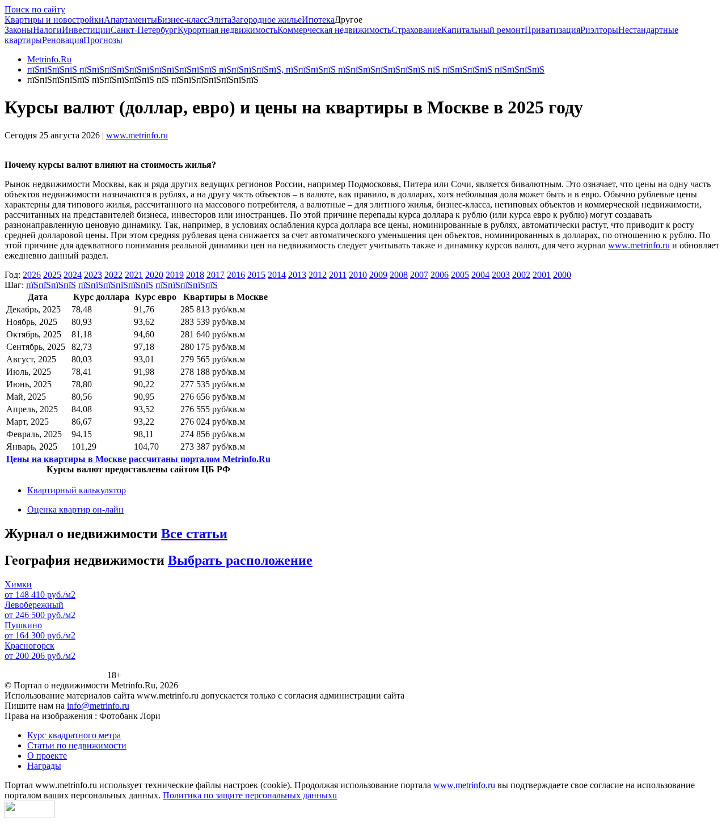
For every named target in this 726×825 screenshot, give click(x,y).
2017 (215, 275)
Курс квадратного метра (74, 735)
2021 (134, 275)
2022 (113, 275)
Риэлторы (599, 30)
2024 (73, 275)
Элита (219, 19)
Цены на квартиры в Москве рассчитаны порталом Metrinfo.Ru (138, 459)
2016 (236, 275)
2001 (542, 275)
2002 (521, 275)
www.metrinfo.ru (137, 135)
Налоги (47, 30)
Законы (19, 30)
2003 (501, 275)
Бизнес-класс (182, 19)
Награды (44, 766)
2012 (318, 275)
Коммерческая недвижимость (334, 30)
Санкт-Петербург (144, 30)
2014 (277, 275)
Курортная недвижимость (227, 30)
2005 (460, 275)
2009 (378, 275)
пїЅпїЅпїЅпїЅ (51, 285)
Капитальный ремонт (483, 30)
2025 (52, 275)
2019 (175, 275)
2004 (480, 275)
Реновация (62, 40)
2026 (32, 275)
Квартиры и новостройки (54, 19)
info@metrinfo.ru (98, 705)
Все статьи (194, 533)
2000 (562, 275)
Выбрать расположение (240, 560)
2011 (338, 275)
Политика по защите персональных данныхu (250, 795)
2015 (256, 275)
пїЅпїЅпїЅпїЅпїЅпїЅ (115, 285)
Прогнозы (103, 40)
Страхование (416, 30)
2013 (297, 275)
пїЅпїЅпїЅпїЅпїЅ (186, 285)
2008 (399, 275)
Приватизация (552, 30)
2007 (419, 275)
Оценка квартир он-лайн (75, 509)
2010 (358, 275)
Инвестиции (86, 30)
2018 (195, 275)
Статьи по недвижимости (76, 745)
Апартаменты (130, 19)
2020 (154, 275)
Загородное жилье (266, 19)
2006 (439, 275)
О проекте (47, 755)
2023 (93, 275)
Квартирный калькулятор (76, 490)
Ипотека (318, 19)
